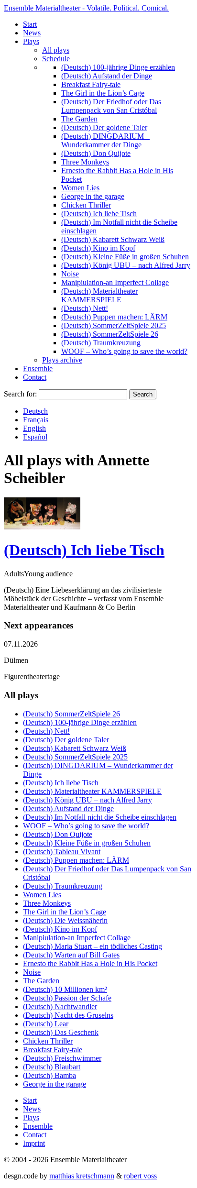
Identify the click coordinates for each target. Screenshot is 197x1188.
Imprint (34, 1143)
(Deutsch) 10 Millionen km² (65, 989)
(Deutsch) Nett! (84, 308)
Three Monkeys (85, 162)
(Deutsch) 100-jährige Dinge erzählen (118, 67)
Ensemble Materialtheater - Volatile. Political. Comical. (86, 8)
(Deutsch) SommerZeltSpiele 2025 (113, 325)
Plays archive (62, 360)
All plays (55, 50)
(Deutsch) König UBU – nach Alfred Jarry (125, 265)
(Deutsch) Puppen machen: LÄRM (114, 317)
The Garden (79, 119)
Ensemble (38, 368)
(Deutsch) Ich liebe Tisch (99, 213)
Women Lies (80, 188)
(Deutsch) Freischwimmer (62, 1058)
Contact (34, 377)
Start (30, 24)
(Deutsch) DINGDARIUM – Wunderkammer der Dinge (105, 140)
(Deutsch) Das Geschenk (60, 1032)
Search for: (20, 394)
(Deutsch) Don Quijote (96, 153)
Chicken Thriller (86, 205)
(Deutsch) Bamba (49, 1075)
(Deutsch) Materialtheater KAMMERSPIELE (99, 295)
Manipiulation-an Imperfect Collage (115, 282)
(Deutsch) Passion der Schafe (67, 998)
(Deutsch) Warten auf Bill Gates (71, 955)
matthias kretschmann (81, 1176)
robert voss (140, 1176)
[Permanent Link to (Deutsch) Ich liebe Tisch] (42, 527)
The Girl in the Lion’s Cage (102, 93)
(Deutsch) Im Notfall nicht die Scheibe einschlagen (99, 817)
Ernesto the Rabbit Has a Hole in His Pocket (90, 963)
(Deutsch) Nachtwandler (60, 1006)
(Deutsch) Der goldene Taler (104, 127)
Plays (31, 41)
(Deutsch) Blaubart (51, 1067)
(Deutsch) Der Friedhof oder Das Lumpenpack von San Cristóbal (111, 106)
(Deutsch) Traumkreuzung (101, 343)
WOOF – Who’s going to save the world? (124, 351)
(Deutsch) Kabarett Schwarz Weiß (112, 239)
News (32, 33)
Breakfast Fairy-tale (90, 84)
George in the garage (92, 196)
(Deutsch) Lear (45, 1024)
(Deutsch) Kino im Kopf (98, 248)
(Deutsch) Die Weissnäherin (65, 920)
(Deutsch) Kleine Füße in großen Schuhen (125, 257)
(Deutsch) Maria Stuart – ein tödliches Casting (92, 946)
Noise (70, 274)
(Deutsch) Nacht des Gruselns (68, 1015)
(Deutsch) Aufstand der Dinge (106, 76)
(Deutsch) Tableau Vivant (61, 851)
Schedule (56, 59)
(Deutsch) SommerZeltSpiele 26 (109, 334)
